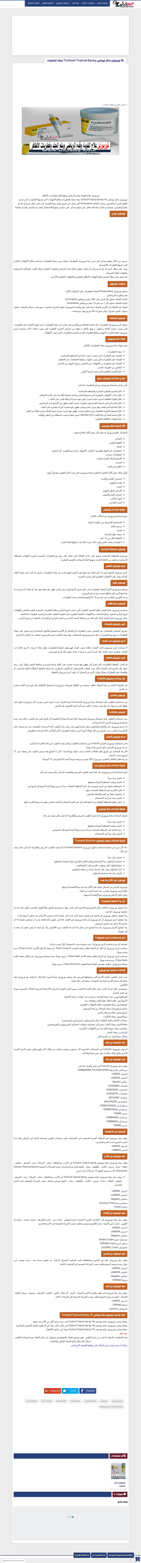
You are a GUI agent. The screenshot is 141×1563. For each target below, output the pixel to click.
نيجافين (124, 1198)
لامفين (124, 1149)
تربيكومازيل (122, 1105)
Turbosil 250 (61, 1401)
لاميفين (124, 1077)
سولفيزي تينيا (121, 1202)
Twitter (73, 1391)
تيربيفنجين (122, 1109)
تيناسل (124, 1206)
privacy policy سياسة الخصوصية (121, 1555)
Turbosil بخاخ (46, 1401)
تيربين (124, 1113)
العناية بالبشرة (33, 3)
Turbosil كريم (31, 1401)
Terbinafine (75, 1401)
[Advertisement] (70, 35)
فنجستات (123, 1093)
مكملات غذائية (88, 3)
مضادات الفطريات (90, 1401)
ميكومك (123, 1097)
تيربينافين (123, 1069)
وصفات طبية (102, 3)
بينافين (124, 1081)
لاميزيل (124, 1073)
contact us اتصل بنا (82, 1555)
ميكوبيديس (122, 1101)
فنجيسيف (123, 1089)
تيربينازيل (123, 1121)
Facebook (90, 1391)
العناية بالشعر (47, 3)
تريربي (124, 1125)
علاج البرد (75, 3)
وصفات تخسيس (62, 3)
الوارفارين (122, 1032)
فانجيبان (123, 1085)
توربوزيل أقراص (117, 1401)
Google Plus (55, 1391)
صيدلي (73, 207)
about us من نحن (98, 1555)
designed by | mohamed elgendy (13, 1560)
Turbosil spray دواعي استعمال (111, 1407)
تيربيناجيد (123, 1117)
